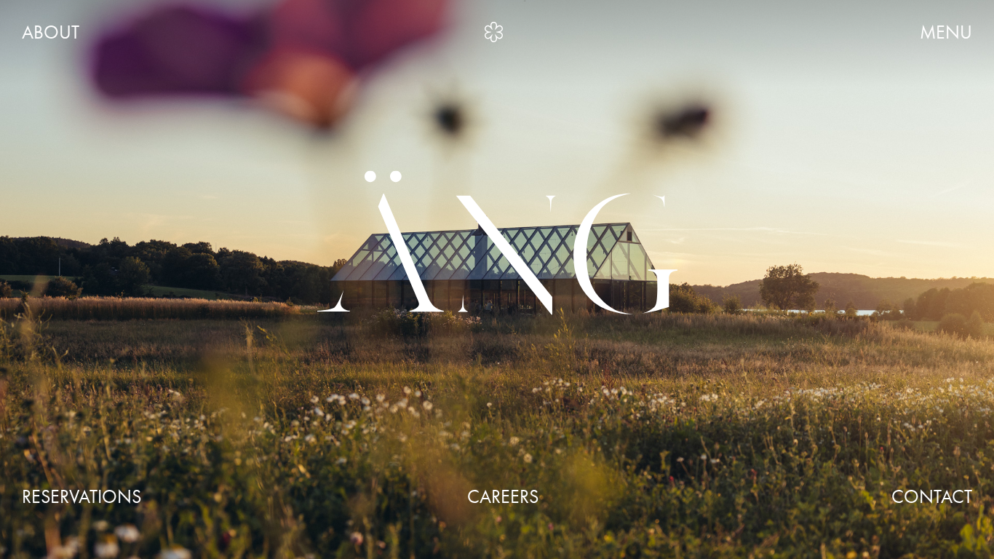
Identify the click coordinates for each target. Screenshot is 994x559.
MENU (946, 33)
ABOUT (50, 33)
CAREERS (502, 497)
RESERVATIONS (81, 497)
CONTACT (931, 497)
